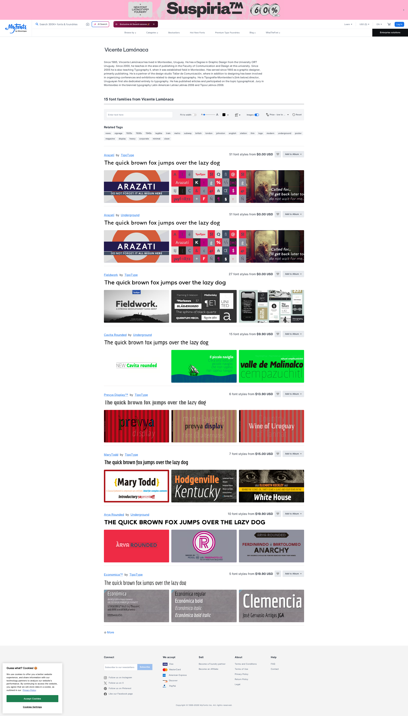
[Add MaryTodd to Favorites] (278, 454)
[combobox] (71, 24)
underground (284, 133)
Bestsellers (174, 32)
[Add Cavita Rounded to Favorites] (278, 334)
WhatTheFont (272, 32)
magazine (110, 138)
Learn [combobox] (347, 24)
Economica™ (113, 575)
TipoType (127, 155)
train (168, 133)
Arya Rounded (114, 515)
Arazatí (109, 155)
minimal (156, 138)
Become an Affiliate (208, 669)
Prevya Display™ (116, 395)
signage (118, 133)
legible (158, 133)
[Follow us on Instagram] (106, 677)
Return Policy (241, 679)
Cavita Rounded (115, 335)
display (122, 138)
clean (167, 138)
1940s (149, 133)
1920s (129, 133)
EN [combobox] (378, 24)
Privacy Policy (241, 674)
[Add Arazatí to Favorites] (278, 154)
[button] (404, 10)
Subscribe (145, 666)
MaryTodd (111, 455)
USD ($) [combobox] (363, 24)
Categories (151, 32)
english (232, 133)
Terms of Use (241, 669)
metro (177, 133)
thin (253, 133)
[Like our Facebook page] (106, 694)
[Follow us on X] (106, 683)
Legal (237, 684)
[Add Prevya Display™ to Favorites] (278, 394)
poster (298, 133)
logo (260, 133)
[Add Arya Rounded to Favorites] (278, 514)
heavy (132, 138)
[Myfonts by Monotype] (16, 28)
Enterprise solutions (390, 32)
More (110, 632)
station (243, 133)
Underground (130, 215)
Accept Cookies (32, 698)
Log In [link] (399, 24)
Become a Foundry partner (212, 664)
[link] (36, 24)
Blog (252, 32)
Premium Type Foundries (227, 32)
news (108, 133)
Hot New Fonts (197, 32)
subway (188, 133)
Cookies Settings (32, 707)
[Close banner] (154, 24)
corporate (144, 138)
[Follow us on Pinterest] (106, 688)
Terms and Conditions (246, 664)
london (208, 133)
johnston (220, 133)
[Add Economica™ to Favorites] (278, 574)
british (198, 133)
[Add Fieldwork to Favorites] (278, 274)
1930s (139, 133)
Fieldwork (111, 275)
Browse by (129, 32)
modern (270, 133)
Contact (275, 669)
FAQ (273, 664)
